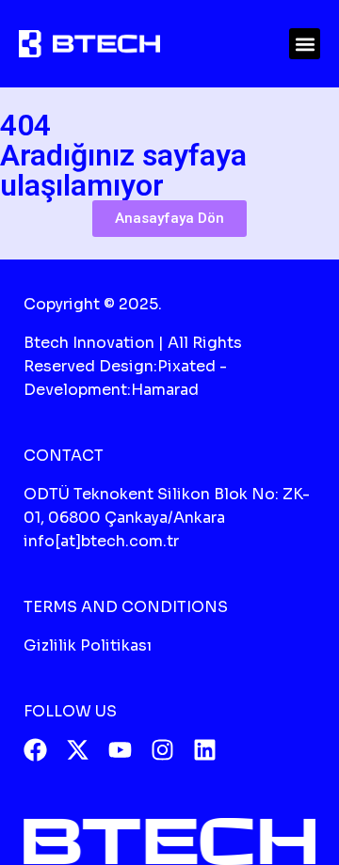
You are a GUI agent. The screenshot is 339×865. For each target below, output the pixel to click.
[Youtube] (120, 750)
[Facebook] (35, 750)
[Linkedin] (205, 750)
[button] (304, 43)
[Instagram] (162, 750)
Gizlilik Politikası (88, 645)
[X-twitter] (77, 750)
